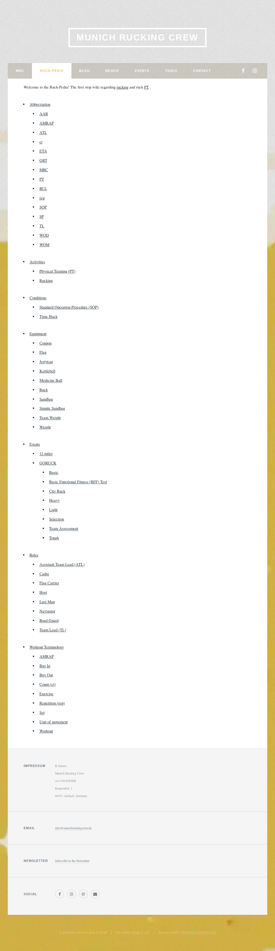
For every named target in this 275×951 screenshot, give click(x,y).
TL (41, 225)
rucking (122, 87)
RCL (43, 188)
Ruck (43, 389)
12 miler (46, 453)
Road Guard (49, 620)
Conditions (38, 297)
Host (43, 592)
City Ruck (57, 491)
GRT (43, 160)
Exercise (46, 693)
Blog (84, 70)
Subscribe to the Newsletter (72, 861)
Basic (53, 472)
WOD (44, 235)
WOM (44, 244)
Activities (37, 261)
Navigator (47, 611)
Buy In (44, 665)
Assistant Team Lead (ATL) (62, 564)
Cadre (44, 573)
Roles (34, 554)
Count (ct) (47, 684)
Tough (54, 537)
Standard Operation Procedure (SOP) (69, 307)
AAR (43, 113)
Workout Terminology (47, 646)
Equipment (38, 333)
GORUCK (47, 462)
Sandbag (46, 399)
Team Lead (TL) (52, 629)
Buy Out (46, 674)
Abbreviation (40, 104)
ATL (43, 132)
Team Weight (50, 417)
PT (146, 87)
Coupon (45, 343)
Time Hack (48, 316)
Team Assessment (63, 528)
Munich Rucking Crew (137, 37)
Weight (45, 426)
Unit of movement (53, 721)
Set (42, 712)
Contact (202, 70)
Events (142, 70)
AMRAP (46, 123)
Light (53, 509)
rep (42, 197)
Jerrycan (46, 361)
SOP (43, 207)
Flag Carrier (49, 582)
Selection (56, 519)
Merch (112, 70)
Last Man (47, 601)
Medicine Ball (50, 380)
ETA (43, 150)
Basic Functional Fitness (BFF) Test (78, 481)
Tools (171, 70)
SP (41, 216)
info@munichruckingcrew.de (73, 828)
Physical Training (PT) (57, 271)
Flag (42, 352)
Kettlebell (47, 370)
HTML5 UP (141, 932)
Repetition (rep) (52, 703)
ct (40, 141)
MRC (20, 70)
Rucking (46, 280)
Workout (46, 730)
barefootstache (199, 932)
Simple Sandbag (52, 408)
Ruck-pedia (52, 70)
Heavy (54, 500)
